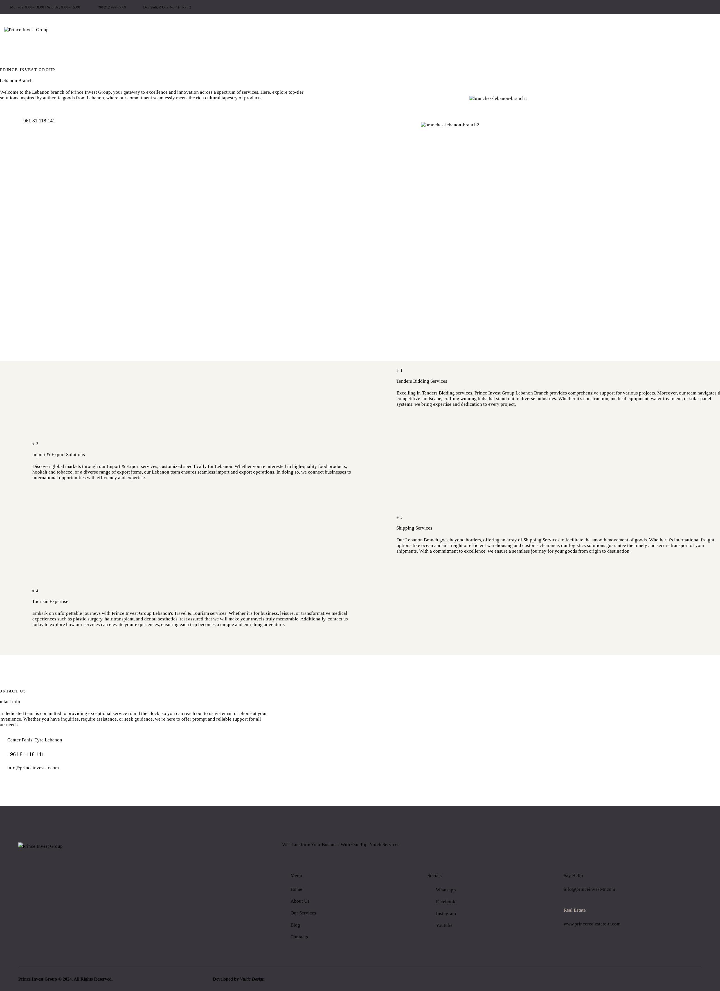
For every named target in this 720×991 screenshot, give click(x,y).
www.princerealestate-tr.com (592, 924)
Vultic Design (252, 979)
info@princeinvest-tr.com (33, 767)
